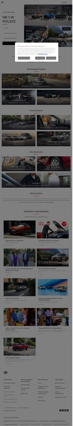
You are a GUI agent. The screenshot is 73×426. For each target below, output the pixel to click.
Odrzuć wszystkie (40, 58)
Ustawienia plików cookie (24, 58)
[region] (36, 52)
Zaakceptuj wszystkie (51, 58)
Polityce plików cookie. (43, 54)
